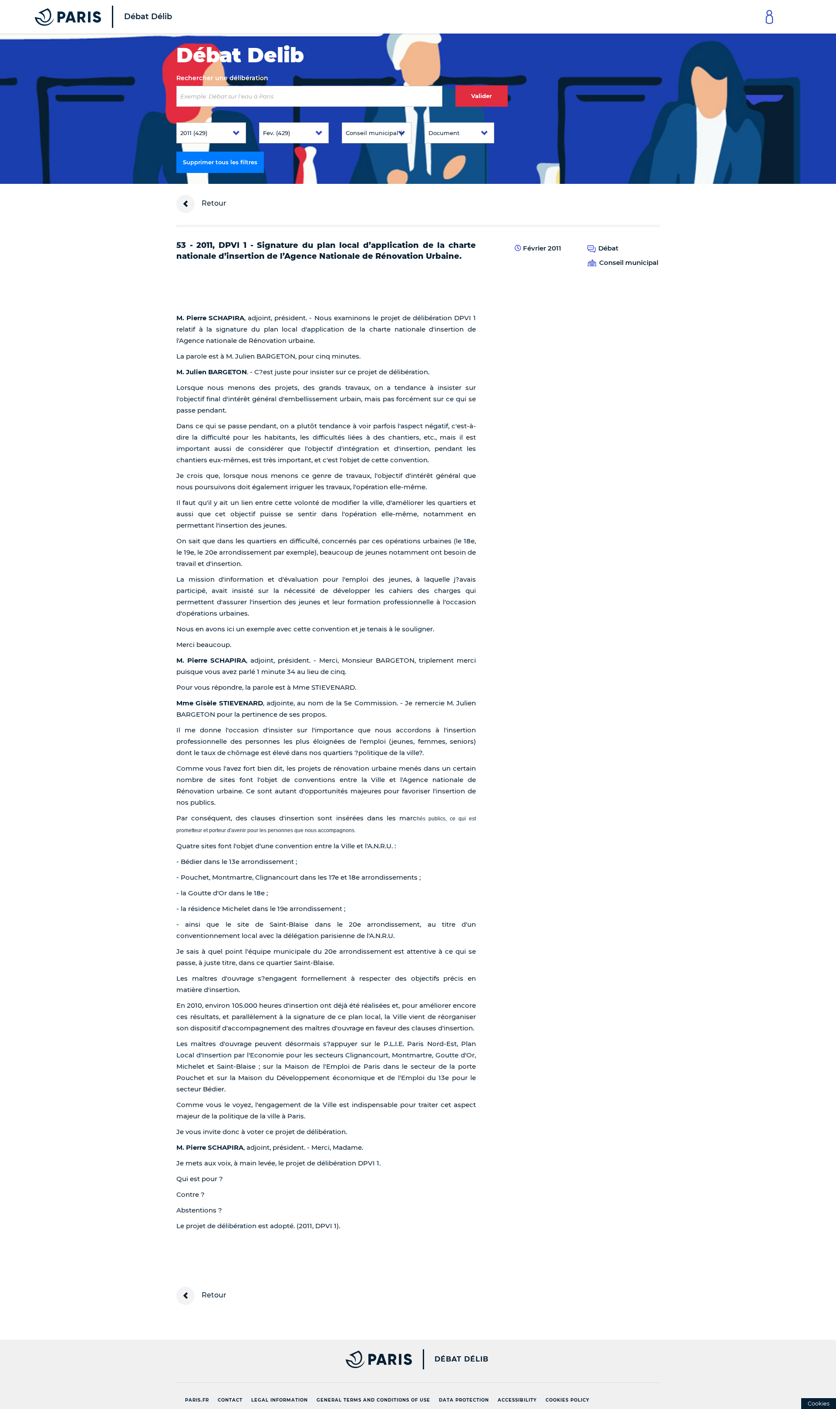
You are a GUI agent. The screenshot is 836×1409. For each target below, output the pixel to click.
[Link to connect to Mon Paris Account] (769, 17)
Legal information (279, 1400)
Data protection (464, 1400)
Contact (230, 1400)
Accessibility (517, 1400)
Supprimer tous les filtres (220, 162)
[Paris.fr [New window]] (291, 1359)
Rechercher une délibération (222, 78)
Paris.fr (197, 1400)
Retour (213, 203)
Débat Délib (462, 1359)
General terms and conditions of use (373, 1400)
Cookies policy (568, 1400)
